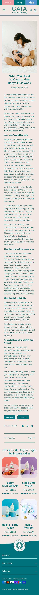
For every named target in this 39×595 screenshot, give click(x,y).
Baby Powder (29, 526)
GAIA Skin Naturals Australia (18, 589)
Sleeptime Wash (29, 484)
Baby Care (10, 417)
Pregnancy (23, 417)
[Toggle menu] (4, 10)
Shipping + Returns (20, 579)
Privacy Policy (7, 579)
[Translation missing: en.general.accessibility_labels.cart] (35, 10)
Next (30, 438)
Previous (10, 438)
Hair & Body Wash (10, 526)
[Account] (31, 10)
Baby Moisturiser (10, 484)
